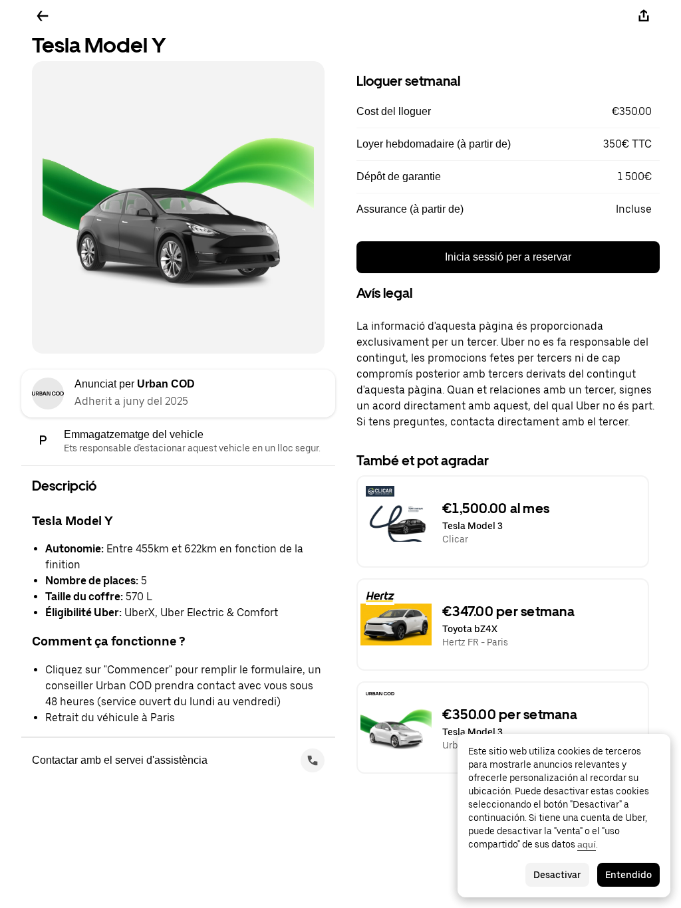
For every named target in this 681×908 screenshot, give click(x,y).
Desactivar (557, 874)
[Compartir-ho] (644, 16)
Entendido (628, 874)
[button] (508, 112)
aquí (586, 844)
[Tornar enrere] (43, 16)
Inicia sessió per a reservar (508, 257)
